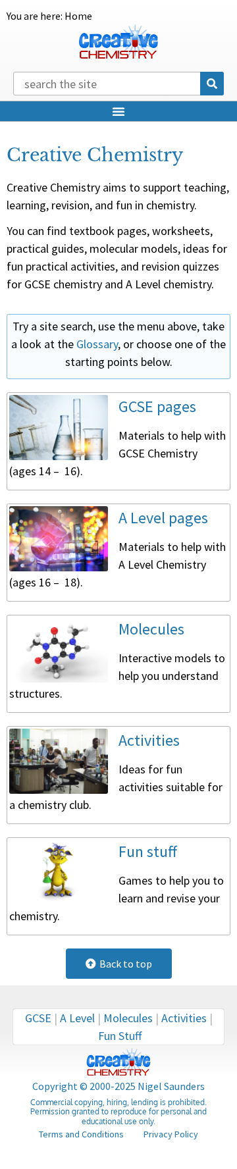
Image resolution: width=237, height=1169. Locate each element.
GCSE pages (157, 406)
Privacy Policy (171, 1134)
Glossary (97, 343)
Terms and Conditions (81, 1134)
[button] (118, 111)
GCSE (38, 1018)
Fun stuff (147, 851)
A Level (77, 1018)
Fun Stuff (120, 1035)
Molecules (151, 629)
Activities (149, 740)
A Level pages (163, 517)
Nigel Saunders (171, 1086)
